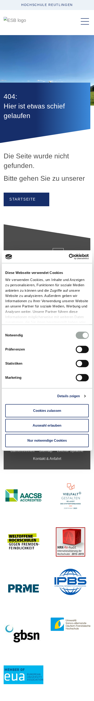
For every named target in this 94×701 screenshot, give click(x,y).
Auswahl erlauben (47, 425)
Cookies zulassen (47, 410)
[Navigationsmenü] (84, 21)
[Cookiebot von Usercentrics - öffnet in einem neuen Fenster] (69, 257)
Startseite (22, 199)
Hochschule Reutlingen (47, 5)
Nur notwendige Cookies (47, 440)
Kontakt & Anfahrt (47, 459)
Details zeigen (68, 396)
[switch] (82, 349)
